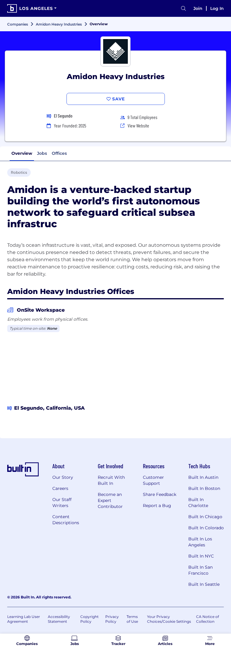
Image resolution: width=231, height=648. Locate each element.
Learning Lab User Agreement (23, 619)
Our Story (62, 477)
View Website (138, 125)
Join (197, 8)
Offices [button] (59, 153)
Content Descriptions (65, 519)
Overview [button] (21, 153)
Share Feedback (159, 494)
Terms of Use (132, 619)
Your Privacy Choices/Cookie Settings (169, 619)
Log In (217, 8)
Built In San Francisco (200, 570)
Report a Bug (157, 505)
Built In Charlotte (198, 502)
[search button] (183, 8)
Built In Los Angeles (200, 542)
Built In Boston (204, 488)
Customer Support (153, 480)
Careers (60, 488)
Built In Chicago (205, 516)
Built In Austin (203, 477)
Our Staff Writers (62, 502)
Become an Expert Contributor (110, 500)
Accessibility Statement (59, 619)
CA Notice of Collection (207, 619)
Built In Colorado (206, 527)
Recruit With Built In (111, 480)
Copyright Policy (89, 619)
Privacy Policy (112, 619)
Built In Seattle (204, 584)
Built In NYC (201, 556)
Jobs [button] (42, 153)
